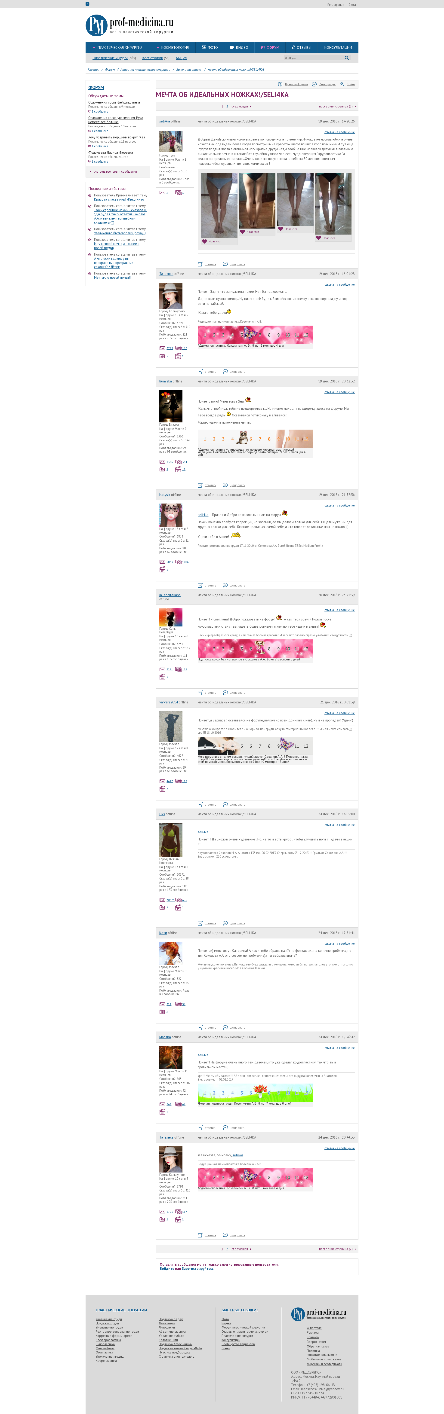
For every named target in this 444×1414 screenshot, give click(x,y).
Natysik (164, 494)
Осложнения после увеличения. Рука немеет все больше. (115, 120)
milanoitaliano (170, 595)
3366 (169, 462)
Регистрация (335, 4)
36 (183, 1004)
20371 (170, 900)
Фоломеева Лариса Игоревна (110, 152)
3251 (169, 669)
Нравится (215, 241)
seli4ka (164, 121)
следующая (239, 106)
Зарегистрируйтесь (198, 1268)
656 (184, 900)
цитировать (237, 264)
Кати (163, 933)
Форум (96, 87)
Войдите (167, 1268)
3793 (169, 348)
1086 (185, 562)
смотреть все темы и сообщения (115, 172)
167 (184, 348)
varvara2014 (168, 702)
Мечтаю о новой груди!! (112, 277)
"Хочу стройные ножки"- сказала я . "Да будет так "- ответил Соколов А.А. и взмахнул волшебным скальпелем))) (120, 216)
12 (183, 469)
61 (183, 1104)
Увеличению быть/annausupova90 (119, 233)
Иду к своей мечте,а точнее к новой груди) (116, 245)
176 (184, 781)
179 (184, 669)
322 (168, 1004)
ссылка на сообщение (339, 132)
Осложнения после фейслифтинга (114, 102)
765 (168, 1104)
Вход (352, 4)
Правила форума (296, 84)
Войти (351, 84)
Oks (162, 814)
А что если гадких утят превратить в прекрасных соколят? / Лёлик (113, 262)
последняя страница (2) (336, 106)
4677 (169, 781)
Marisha (165, 1037)
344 (184, 462)
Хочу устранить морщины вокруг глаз (116, 137)
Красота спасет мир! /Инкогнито (119, 199)
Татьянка (166, 274)
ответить (210, 264)
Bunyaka (165, 381)
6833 (169, 562)
